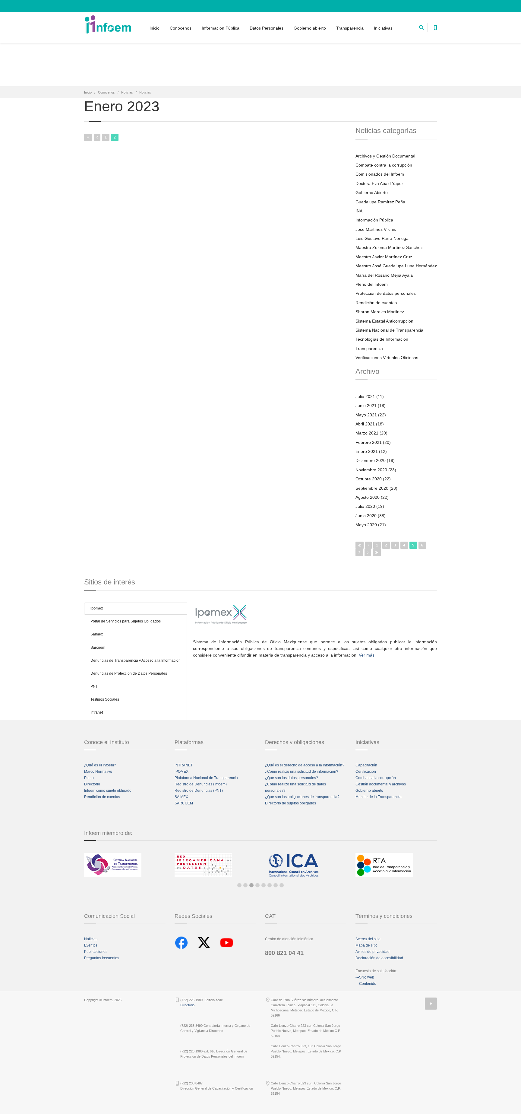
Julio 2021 (365, 396)
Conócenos (180, 28)
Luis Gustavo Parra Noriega (382, 238)
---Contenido (365, 984)
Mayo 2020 (366, 524)
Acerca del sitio (367, 939)
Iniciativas (383, 28)
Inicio (154, 28)
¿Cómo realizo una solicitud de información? (301, 771)
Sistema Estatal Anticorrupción (384, 321)
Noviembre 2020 (371, 469)
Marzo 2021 (366, 433)
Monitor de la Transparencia (378, 797)
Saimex (96, 634)
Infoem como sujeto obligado (107, 790)
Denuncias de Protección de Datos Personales (128, 673)
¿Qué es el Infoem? (100, 765)
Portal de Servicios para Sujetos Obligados (125, 621)
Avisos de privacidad (372, 952)
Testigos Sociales (104, 699)
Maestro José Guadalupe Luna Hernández (396, 265)
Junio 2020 (366, 515)
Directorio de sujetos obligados (290, 803)
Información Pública (220, 28)
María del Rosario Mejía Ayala (384, 275)
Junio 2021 (366, 405)
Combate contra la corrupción (383, 165)
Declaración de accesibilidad (379, 958)
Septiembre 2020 (371, 488)
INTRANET (184, 765)
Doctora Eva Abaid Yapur (379, 183)
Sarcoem (97, 647)
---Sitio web (364, 977)
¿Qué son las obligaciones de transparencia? (302, 797)
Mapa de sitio (366, 945)
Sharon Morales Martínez (379, 311)
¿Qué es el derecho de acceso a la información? (304, 765)
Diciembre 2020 (370, 460)
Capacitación (366, 765)
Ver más (366, 655)
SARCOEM (184, 803)
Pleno (89, 778)
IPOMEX (181, 771)
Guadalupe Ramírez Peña (380, 201)
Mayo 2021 (366, 414)
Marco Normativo (98, 771)
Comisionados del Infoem (379, 174)
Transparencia (350, 28)
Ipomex (96, 608)
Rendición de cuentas (376, 302)
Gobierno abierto (310, 28)
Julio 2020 (365, 506)
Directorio (92, 784)
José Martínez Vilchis (375, 229)
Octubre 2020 (368, 478)
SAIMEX (181, 797)
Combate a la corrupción (375, 778)
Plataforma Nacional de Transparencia (206, 778)
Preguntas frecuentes (101, 958)
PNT (94, 686)
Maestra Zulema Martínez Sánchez (389, 247)
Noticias (127, 92)
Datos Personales (266, 28)
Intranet (96, 712)
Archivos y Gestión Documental (385, 156)
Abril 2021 (365, 424)
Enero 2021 (366, 451)
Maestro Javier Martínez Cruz (383, 256)
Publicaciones (95, 952)
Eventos (90, 945)
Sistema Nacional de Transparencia (389, 330)
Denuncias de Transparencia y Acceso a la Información (135, 660)
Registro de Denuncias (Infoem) (201, 784)
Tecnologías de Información (381, 339)
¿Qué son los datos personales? (291, 778)
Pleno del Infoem (371, 284)
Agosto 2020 (367, 497)
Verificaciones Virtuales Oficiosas (386, 357)
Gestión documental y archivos (380, 784)
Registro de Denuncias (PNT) (199, 790)
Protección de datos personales (385, 293)
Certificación (365, 771)
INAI (359, 210)
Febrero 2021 (368, 442)
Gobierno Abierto (371, 192)
